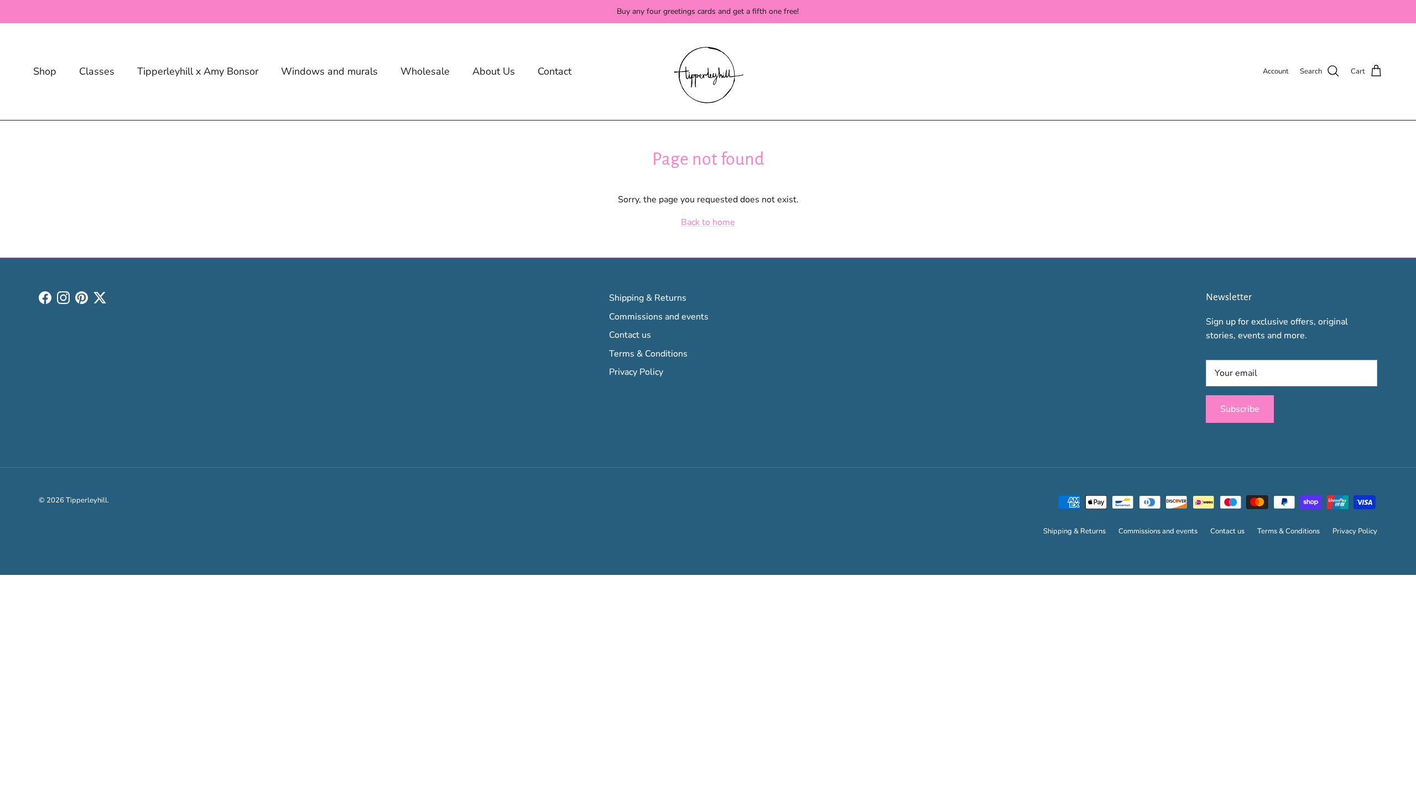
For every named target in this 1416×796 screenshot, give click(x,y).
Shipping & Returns (647, 298)
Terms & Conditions (648, 354)
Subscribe (1239, 409)
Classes (96, 71)
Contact (554, 71)
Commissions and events (659, 317)
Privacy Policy (636, 372)
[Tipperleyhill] (708, 71)
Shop (44, 71)
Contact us (630, 335)
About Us (493, 71)
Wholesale (425, 71)
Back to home (708, 222)
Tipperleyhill (86, 500)
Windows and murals (329, 71)
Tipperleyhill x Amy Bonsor (197, 71)
